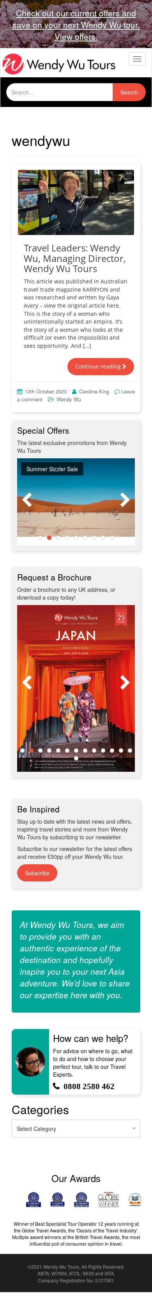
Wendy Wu (69, 399)
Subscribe (37, 873)
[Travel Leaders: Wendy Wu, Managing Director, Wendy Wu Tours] (76, 202)
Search (129, 92)
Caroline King (94, 391)
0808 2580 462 (89, 1086)
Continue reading (98, 366)
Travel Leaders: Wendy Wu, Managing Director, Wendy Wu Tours (75, 258)
